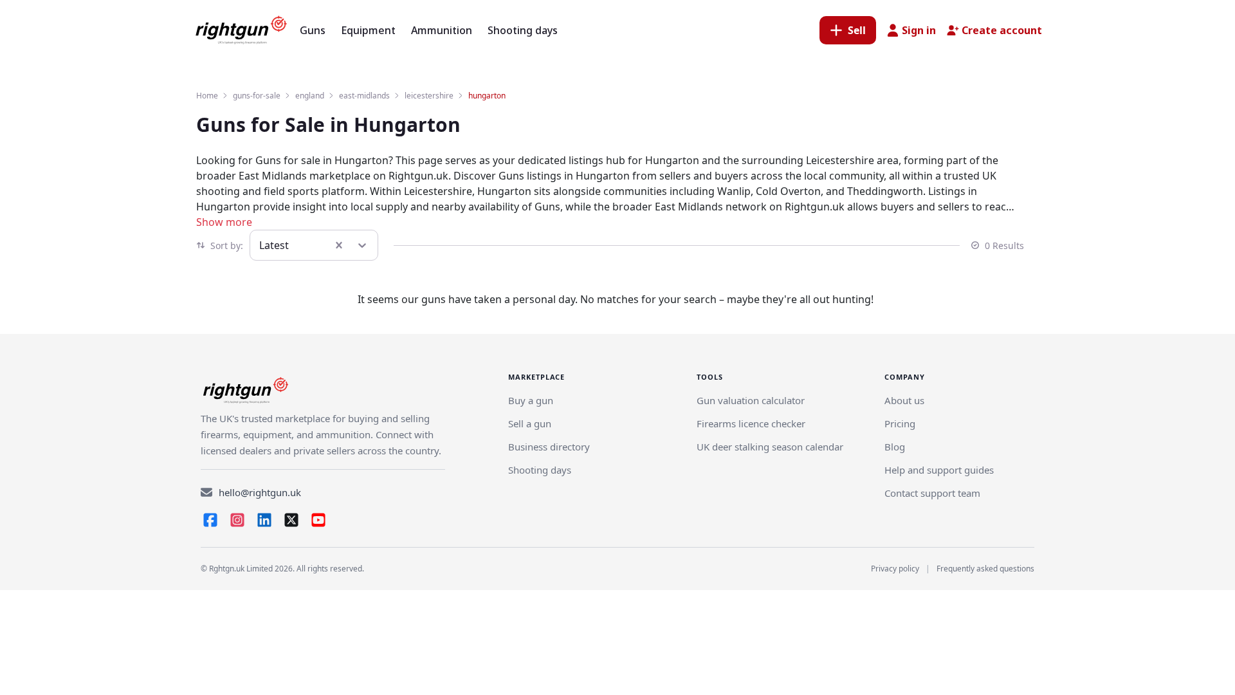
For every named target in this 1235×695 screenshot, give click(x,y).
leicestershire (429, 95)
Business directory (549, 446)
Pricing (899, 423)
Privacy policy (895, 568)
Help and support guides (939, 469)
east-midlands (364, 95)
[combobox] (260, 245)
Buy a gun (530, 400)
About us (904, 400)
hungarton (487, 95)
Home (207, 95)
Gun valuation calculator (751, 400)
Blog (894, 446)
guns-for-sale (256, 95)
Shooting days (539, 469)
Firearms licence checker (751, 423)
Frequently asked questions (985, 568)
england (309, 95)
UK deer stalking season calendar (770, 446)
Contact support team (932, 492)
